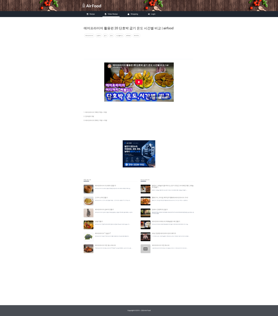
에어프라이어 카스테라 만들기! (105, 185)
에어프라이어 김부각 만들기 (104, 209)
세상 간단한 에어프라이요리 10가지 (164, 233)
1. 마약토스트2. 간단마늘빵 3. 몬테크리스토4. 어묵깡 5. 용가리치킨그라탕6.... (171, 236)
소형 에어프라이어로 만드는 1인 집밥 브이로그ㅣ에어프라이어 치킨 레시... (170, 248)
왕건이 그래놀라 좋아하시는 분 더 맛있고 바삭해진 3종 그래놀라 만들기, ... (170, 190)
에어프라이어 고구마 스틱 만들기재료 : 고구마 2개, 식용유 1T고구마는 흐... (113, 200)
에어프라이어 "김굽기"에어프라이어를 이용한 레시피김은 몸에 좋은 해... (112, 236)
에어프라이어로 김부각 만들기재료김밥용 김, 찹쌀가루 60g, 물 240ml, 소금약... (114, 212)
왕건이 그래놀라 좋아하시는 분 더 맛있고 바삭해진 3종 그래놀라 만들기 (173, 186)
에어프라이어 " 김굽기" (103, 233)
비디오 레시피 (145, 179)
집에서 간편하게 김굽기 (160, 209)
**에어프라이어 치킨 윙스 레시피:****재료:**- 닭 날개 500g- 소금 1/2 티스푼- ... (113, 248)
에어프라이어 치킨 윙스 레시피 (105, 245)
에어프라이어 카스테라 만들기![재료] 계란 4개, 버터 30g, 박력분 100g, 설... (113, 188)
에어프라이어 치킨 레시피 (160, 245)
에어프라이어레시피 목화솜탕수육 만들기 (166, 221)
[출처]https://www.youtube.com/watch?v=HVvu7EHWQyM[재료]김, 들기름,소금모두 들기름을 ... (173, 213)
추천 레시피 (87, 179)
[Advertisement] (138, 46)
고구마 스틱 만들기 (101, 197)
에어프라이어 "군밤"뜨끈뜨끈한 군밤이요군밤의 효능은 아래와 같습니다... (112, 224)
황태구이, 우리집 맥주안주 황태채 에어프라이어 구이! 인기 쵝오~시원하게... (170, 200)
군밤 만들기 (99, 221)
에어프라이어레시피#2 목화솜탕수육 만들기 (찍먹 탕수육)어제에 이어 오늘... (170, 224)
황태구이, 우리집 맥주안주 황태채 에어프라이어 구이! (170, 197)
